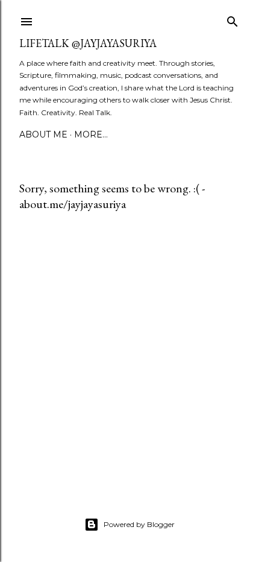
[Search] (232, 19)
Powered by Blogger (139, 524)
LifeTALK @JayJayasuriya (88, 43)
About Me (43, 134)
